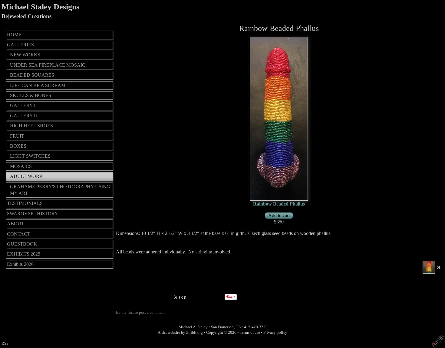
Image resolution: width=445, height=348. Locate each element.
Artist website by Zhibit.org (180, 332)
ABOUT (15, 223)
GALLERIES (20, 44)
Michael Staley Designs (40, 6)
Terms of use (250, 332)
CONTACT (18, 233)
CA (238, 327)
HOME (14, 34)
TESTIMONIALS (25, 203)
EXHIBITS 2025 (23, 253)
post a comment (152, 312)
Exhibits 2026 (20, 264)
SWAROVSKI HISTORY (32, 213)
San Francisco (222, 327)
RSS (5, 343)
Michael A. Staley (193, 327)
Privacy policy (275, 332)
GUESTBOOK (22, 243)
